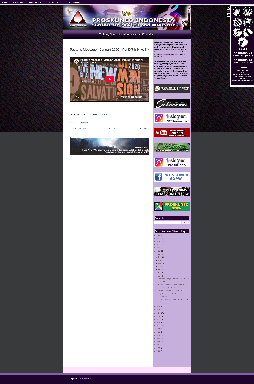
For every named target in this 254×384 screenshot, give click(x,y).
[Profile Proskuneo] (172, 152)
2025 (159, 238)
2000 (159, 348)
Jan (159, 276)
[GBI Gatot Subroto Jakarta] (172, 93)
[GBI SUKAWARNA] (172, 107)
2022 (159, 248)
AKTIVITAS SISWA (55, 2)
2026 (159, 235)
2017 (159, 313)
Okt (159, 260)
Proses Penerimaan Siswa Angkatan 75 (172, 284)
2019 (159, 307)
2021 (159, 251)
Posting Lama (143, 128)
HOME (4, 2)
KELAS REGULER (36, 2)
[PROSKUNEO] (172, 166)
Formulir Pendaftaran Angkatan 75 (170, 291)
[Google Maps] (172, 210)
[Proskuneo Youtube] (172, 137)
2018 (159, 310)
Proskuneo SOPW (85, 379)
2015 (159, 319)
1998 (159, 351)
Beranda (112, 128)
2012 (159, 329)
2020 (159, 254)
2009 (159, 338)
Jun (159, 266)
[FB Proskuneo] (172, 181)
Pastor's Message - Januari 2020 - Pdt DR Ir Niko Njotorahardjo (103, 50)
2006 (159, 342)
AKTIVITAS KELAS (74, 2)
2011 (159, 332)
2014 (159, 322)
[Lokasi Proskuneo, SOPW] (172, 196)
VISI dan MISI (18, 2)
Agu (160, 263)
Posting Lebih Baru (79, 128)
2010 (159, 335)
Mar (160, 270)
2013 (159, 326)
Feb (160, 273)
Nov (160, 257)
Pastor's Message (81, 123)
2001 (159, 345)
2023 (159, 245)
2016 (159, 316)
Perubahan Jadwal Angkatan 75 (169, 288)
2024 (159, 241)
